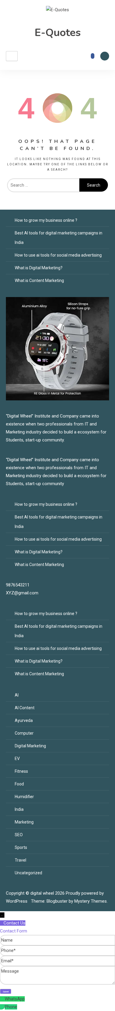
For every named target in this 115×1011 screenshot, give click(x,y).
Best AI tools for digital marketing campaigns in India (58, 238)
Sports (21, 847)
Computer (24, 733)
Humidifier (24, 796)
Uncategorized (28, 872)
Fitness (21, 771)
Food (19, 784)
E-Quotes (57, 32)
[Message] (57, 983)
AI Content (24, 707)
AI (17, 695)
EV (17, 758)
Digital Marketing (30, 745)
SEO (19, 834)
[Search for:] (43, 185)
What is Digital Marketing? (39, 267)
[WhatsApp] (2, 999)
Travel (20, 860)
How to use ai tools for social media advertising (58, 255)
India (19, 809)
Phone (11, 1007)
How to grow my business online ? (46, 220)
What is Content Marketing (39, 280)
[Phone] (2, 1007)
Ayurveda (24, 720)
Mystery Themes (90, 901)
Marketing (24, 822)
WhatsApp (15, 999)
